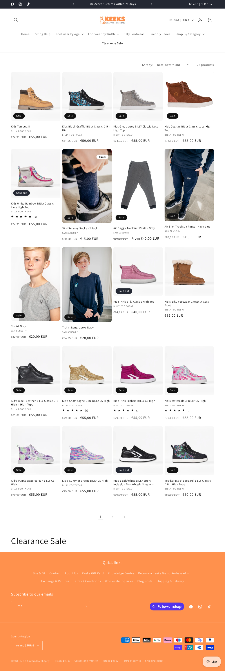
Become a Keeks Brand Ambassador (163, 573)
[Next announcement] (151, 4)
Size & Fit (39, 573)
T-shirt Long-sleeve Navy (78, 327)
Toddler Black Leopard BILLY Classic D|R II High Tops (188, 482)
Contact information (86, 660)
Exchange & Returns (55, 581)
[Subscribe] (85, 606)
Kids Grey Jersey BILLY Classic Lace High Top (135, 128)
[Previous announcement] (73, 4)
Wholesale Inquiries (119, 581)
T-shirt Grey (18, 326)
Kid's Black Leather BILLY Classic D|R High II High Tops (34, 402)
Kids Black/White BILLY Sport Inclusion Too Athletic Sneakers (133, 482)
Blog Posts (144, 581)
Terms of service (131, 660)
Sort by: (147, 65)
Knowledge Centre (121, 573)
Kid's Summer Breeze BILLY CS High (85, 481)
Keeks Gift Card (93, 573)
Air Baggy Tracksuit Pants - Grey (134, 228)
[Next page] (124, 517)
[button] (16, 20)
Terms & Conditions (87, 581)
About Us (71, 573)
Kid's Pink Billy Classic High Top (133, 301)
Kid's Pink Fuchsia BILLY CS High (134, 401)
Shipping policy (154, 660)
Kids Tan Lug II (20, 126)
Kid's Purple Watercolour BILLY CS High (32, 482)
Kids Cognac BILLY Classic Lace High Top (188, 128)
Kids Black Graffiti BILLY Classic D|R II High (86, 128)
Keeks (23, 660)
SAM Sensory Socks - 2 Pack (80, 228)
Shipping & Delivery (170, 581)
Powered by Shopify (38, 660)
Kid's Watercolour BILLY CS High (185, 401)
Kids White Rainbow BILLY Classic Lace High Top (32, 205)
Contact (55, 573)
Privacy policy (62, 660)
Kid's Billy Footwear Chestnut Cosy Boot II (187, 303)
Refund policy (110, 660)
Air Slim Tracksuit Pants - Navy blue (187, 226)
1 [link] (101, 516)
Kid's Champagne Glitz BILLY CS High (86, 401)
